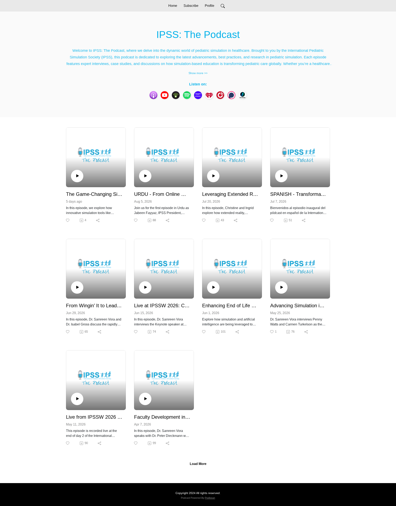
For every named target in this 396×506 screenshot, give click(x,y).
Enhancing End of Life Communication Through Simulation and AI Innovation (230, 305)
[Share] (98, 220)
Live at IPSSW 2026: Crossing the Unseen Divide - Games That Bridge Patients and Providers (162, 305)
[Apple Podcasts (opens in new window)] (153, 95)
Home (172, 5)
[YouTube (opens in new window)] (165, 95)
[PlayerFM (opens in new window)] (220, 95)
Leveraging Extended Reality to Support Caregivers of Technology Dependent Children (230, 194)
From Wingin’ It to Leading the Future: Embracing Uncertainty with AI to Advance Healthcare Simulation (94, 305)
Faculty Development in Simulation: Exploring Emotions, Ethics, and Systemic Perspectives (162, 417)
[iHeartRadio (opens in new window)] (209, 95)
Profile (209, 5)
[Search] (222, 6)
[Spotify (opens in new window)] (187, 95)
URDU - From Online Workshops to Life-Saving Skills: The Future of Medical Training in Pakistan (162, 194)
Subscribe (191, 5)
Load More (198, 464)
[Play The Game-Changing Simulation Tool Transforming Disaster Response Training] (77, 176)
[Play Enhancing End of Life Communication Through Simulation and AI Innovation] (213, 287)
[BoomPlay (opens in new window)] (242, 95)
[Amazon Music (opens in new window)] (198, 95)
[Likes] (68, 220)
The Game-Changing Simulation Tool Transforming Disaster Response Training (94, 194)
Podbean (210, 498)
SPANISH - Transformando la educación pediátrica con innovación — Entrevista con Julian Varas (298, 194)
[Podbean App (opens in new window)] (176, 95)
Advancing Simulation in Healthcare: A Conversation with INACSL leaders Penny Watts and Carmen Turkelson (298, 305)
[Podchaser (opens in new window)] (231, 95)
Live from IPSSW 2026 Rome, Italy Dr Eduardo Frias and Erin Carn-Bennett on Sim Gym (94, 417)
